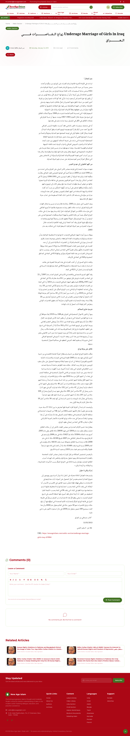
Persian (89, 719)
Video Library (71, 701)
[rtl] (24, 580)
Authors (49, 704)
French (89, 722)
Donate (109, 698)
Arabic (89, 704)
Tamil (89, 710)
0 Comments (73, 48)
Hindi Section (71, 707)
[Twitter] (12, 720)
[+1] (31, 580)
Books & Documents (74, 713)
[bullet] (37, 580)
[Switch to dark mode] (108, 7)
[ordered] (35, 580)
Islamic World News (73, 710)
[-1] (28, 580)
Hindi (89, 701)
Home (8, 23)
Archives (49, 707)
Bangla (89, 707)
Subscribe (118, 680)
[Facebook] (7, 720)
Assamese (90, 713)
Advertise (110, 701)
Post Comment (114, 600)
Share (11, 55)
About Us (49, 701)
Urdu (88, 698)
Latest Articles (72, 698)
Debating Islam (72, 716)
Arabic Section (17, 23)
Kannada (90, 716)
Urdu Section (71, 704)
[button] (20, 580)
